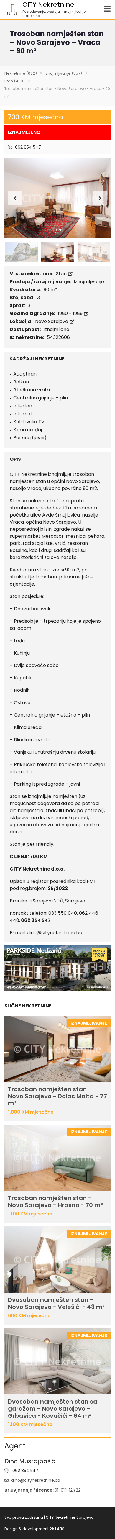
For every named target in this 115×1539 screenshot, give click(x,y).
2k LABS (57, 1529)
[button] (100, 198)
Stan (62, 273)
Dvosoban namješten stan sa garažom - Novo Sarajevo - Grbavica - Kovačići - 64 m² (52, 1408)
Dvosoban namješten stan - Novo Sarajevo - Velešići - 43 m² (56, 1303)
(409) (14, 81)
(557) (63, 73)
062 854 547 (27, 147)
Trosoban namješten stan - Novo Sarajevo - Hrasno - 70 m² (55, 1201)
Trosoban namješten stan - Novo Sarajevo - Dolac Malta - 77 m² (57, 1096)
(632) (20, 73)
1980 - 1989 (71, 313)
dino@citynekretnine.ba (35, 1480)
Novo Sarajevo (52, 321)
